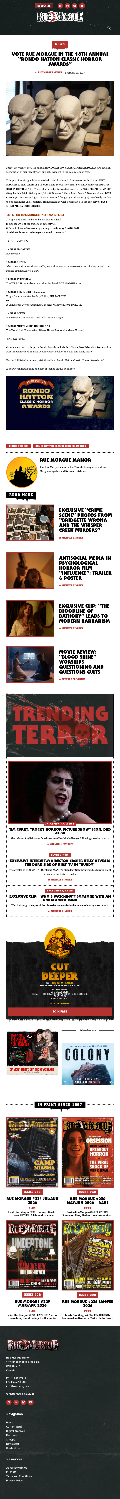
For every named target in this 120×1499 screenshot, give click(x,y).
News (70, 823)
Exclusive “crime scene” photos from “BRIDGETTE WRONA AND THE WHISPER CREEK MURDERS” (85, 520)
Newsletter (12, 1443)
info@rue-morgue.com (19, 1386)
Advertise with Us (16, 1467)
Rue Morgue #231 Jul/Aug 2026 (32, 1200)
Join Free (60, 1011)
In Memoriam (55, 823)
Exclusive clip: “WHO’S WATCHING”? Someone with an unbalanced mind (60, 898)
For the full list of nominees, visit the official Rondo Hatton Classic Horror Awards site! (55, 360)
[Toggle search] (109, 28)
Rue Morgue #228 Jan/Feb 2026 (87, 1303)
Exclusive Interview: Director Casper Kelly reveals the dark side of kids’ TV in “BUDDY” (60, 862)
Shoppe (10, 1439)
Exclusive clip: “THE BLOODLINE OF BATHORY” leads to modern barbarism (84, 613)
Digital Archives (15, 1431)
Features (11, 1435)
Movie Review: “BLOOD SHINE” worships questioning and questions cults (81, 662)
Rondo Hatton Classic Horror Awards (60, 446)
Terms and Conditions (19, 1476)
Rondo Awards (18, 446)
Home (9, 1422)
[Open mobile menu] (7, 28)
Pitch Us (11, 1471)
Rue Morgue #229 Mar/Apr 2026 (32, 1303)
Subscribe (44, 5)
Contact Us (13, 1448)
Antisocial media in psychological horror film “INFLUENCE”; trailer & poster (85, 568)
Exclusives (55, 890)
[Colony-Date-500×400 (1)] (88, 1063)
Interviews (60, 855)
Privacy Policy (14, 1480)
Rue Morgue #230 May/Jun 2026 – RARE (88, 1200)
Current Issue (14, 1426)
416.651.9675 (18, 1377)
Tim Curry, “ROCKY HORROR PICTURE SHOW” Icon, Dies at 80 (60, 831)
